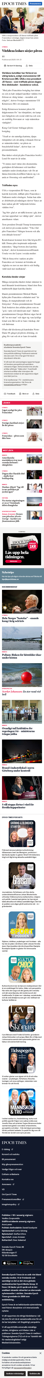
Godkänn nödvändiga (15, 1374)
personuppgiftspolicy (22, 1368)
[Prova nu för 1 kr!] (22, 549)
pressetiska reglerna (12, 385)
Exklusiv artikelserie (10, 1174)
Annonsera (6, 1184)
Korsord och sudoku (10, 1154)
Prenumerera (35, 4)
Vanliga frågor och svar (12, 1169)
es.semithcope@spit (10, 579)
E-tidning (6, 1149)
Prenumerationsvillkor (11, 1199)
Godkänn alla (35, 1374)
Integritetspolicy (9, 1204)
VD (3, 1189)
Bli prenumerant (9, 1159)
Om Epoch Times (9, 1194)
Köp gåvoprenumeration (12, 1164)
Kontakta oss (7, 1179)
